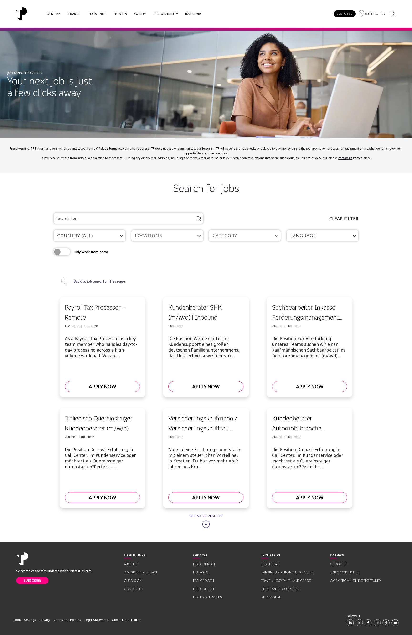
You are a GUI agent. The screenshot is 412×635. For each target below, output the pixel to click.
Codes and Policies (67, 620)
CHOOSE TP (338, 564)
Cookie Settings (24, 620)
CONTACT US (344, 13)
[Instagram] (377, 622)
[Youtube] (395, 622)
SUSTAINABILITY (166, 14)
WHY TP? (53, 14)
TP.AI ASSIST (201, 572)
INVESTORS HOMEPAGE (141, 572)
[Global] (21, 14)
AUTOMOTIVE (271, 597)
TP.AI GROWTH (203, 581)
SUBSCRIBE (32, 580)
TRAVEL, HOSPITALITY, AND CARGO (286, 581)
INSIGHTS (120, 14)
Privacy (45, 620)
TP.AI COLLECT (203, 589)
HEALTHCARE (271, 564)
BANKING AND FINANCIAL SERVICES (287, 572)
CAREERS (140, 14)
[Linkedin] (350, 622)
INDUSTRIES (96, 14)
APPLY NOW (102, 386)
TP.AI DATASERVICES (207, 597)
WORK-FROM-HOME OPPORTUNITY (355, 581)
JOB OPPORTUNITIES (345, 572)
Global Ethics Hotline (126, 620)
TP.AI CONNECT (204, 564)
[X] (359, 622)
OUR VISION (133, 581)
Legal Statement (96, 620)
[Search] (392, 13)
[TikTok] (386, 622)
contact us (345, 158)
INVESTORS (193, 14)
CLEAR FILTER (344, 218)
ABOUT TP (131, 564)
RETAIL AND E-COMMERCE (281, 589)
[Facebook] (368, 622)
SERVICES (73, 14)
